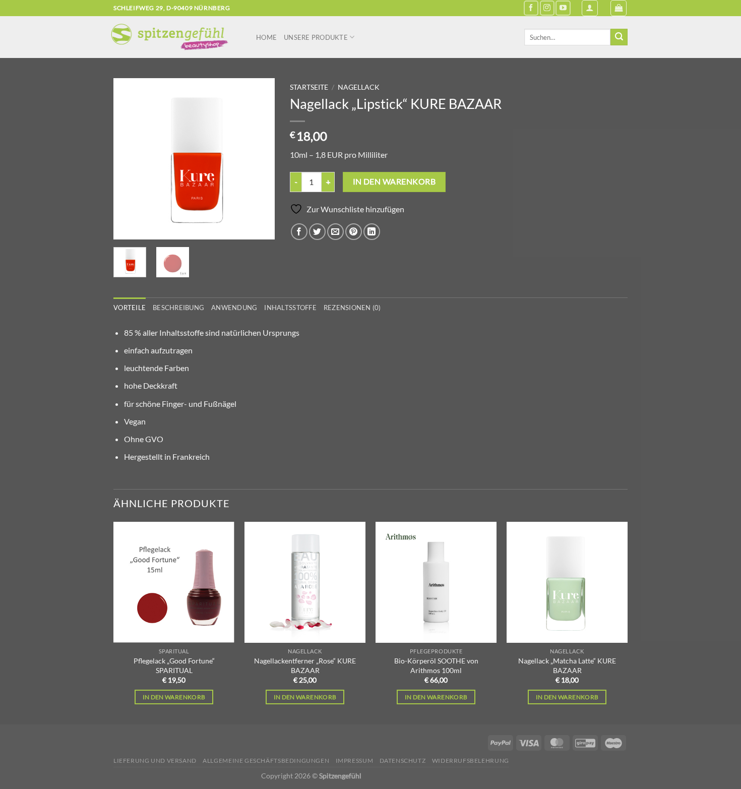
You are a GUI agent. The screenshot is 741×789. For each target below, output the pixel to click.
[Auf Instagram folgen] (547, 8)
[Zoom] (127, 227)
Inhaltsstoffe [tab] (290, 308)
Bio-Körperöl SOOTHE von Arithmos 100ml (436, 665)
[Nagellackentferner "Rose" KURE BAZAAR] (304, 582)
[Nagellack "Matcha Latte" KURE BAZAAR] (567, 582)
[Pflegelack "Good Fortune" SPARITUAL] (173, 582)
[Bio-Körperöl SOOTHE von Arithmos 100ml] (436, 582)
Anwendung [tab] (234, 308)
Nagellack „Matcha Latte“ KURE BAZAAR (567, 665)
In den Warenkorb (174, 697)
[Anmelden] (590, 8)
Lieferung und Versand (155, 760)
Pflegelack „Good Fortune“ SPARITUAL (174, 665)
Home (266, 37)
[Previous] (129, 159)
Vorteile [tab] (129, 308)
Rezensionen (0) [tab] (352, 308)
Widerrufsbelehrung (470, 760)
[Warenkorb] (618, 8)
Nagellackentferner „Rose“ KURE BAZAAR (305, 665)
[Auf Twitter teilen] (317, 231)
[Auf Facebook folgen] (531, 8)
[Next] (259, 159)
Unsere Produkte (316, 37)
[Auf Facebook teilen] (299, 231)
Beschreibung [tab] (178, 308)
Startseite (309, 87)
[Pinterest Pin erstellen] (353, 231)
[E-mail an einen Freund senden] (335, 231)
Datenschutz (403, 760)
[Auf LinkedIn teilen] (371, 231)
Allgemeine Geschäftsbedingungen (266, 760)
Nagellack (359, 87)
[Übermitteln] (619, 37)
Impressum (355, 760)
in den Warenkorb (394, 181)
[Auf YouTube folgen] (562, 8)
